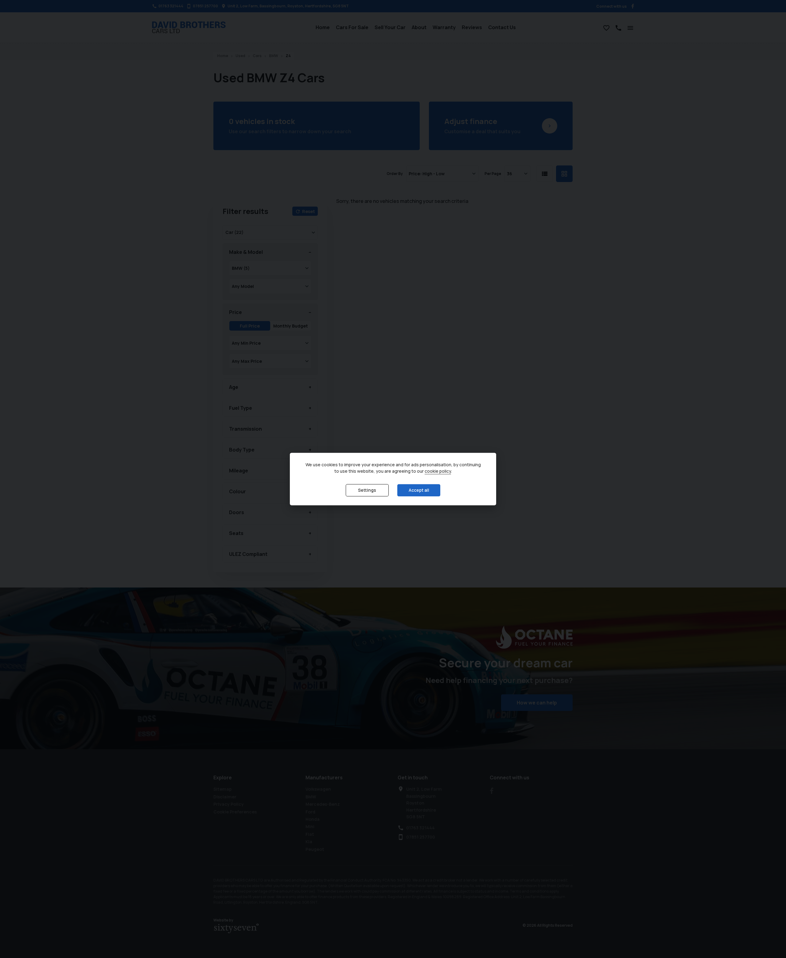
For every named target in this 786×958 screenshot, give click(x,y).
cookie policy (438, 471)
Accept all (419, 490)
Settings (367, 490)
